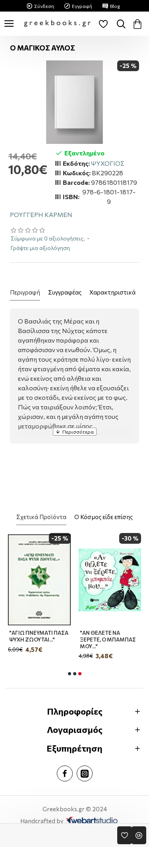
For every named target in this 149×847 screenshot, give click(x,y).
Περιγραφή (25, 292)
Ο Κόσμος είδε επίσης (103, 516)
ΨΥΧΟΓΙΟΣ (107, 163)
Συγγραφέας (64, 292)
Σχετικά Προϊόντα (41, 516)
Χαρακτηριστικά (112, 292)
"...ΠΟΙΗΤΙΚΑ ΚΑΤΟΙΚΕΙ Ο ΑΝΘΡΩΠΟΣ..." (82, 636)
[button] (69, 673)
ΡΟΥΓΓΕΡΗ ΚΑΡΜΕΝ (41, 214)
